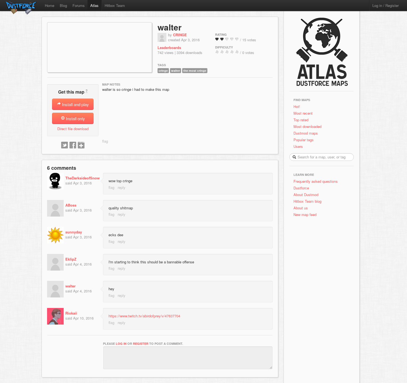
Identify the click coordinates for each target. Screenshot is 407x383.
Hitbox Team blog (307, 201)
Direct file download (73, 128)
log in (121, 343)
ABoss (70, 205)
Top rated (300, 119)
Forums (79, 5)
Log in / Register (385, 5)
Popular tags (303, 139)
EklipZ (70, 259)
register (140, 343)
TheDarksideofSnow (82, 178)
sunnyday (73, 232)
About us (300, 207)
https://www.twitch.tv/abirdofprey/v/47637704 (144, 315)
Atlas (94, 5)
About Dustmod (305, 194)
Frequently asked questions (315, 181)
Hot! (296, 106)
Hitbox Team (115, 5)
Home (49, 5)
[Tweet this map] (64, 145)
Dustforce (301, 188)
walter (170, 27)
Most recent (303, 113)
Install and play (75, 104)
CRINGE (180, 34)
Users (298, 146)
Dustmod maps (305, 133)
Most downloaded (307, 126)
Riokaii (71, 313)
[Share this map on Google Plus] (81, 145)
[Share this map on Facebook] (72, 145)
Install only (75, 118)
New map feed (306, 214)
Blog (63, 5)
